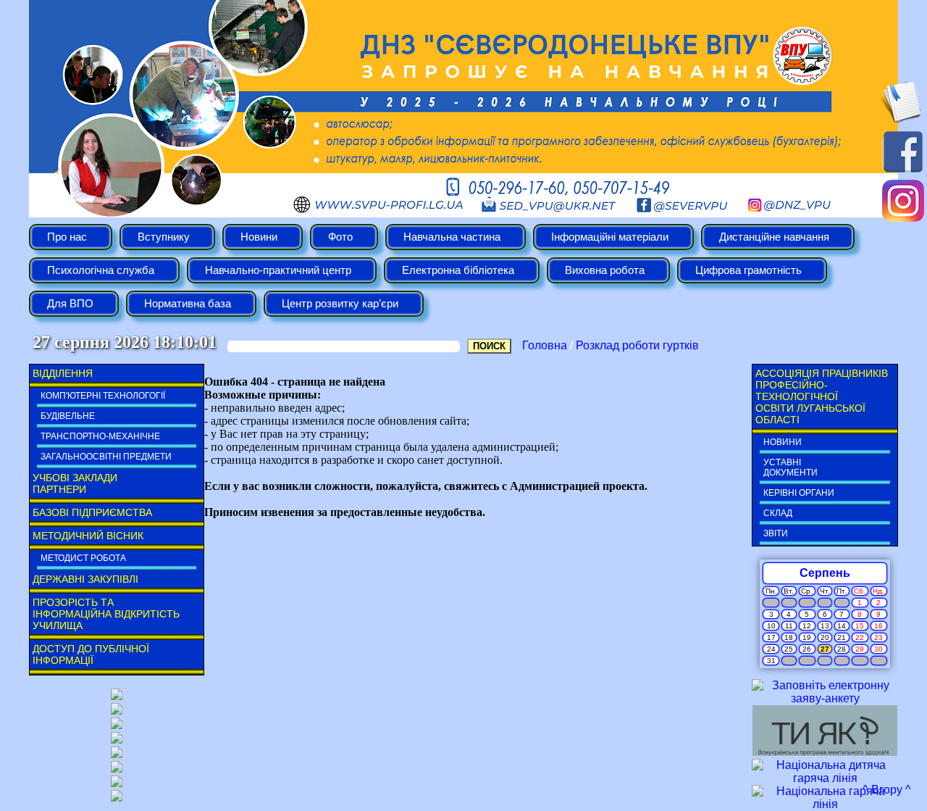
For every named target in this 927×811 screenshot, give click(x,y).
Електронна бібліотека (458, 270)
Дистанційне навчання (774, 237)
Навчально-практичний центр (278, 270)
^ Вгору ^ (887, 789)
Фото (340, 237)
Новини (258, 237)
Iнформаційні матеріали (609, 237)
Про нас (67, 237)
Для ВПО (70, 303)
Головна (544, 345)
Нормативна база (187, 303)
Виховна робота (605, 270)
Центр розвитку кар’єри (340, 303)
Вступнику (164, 237)
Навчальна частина (451, 237)
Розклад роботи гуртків (637, 345)
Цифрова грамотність (748, 270)
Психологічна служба (100, 270)
